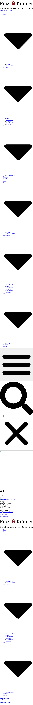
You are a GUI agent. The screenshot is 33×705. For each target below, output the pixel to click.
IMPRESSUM (3, 514)
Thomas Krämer (10, 65)
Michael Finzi (9, 64)
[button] (16, 398)
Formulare (5, 177)
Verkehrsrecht (9, 123)
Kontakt (5, 178)
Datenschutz (5, 702)
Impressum (4, 698)
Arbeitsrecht (9, 120)
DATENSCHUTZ (4, 516)
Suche (1, 416)
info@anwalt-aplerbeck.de (6, 512)
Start (4, 13)
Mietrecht (8, 121)
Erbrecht (8, 124)
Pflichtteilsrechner (10, 175)
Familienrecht (9, 117)
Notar (7, 118)
